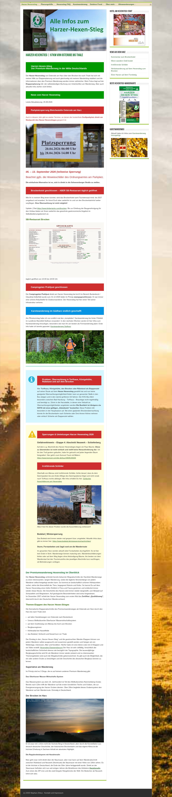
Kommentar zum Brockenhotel (123, 57)
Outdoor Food (96, 4)
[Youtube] (151, 4)
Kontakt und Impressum (53, 793)
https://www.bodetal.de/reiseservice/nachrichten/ (72, 541)
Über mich (110, 4)
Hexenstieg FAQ (64, 4)
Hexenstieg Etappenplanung (51, 648)
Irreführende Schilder (119, 65)
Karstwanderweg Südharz (60, 326)
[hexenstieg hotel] (129, 30)
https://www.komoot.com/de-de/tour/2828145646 (56, 458)
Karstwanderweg (80, 4)
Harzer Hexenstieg (29, 4)
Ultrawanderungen (126, 4)
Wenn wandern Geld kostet (122, 61)
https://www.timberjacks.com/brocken (52, 208)
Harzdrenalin (95, 768)
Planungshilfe (47, 4)
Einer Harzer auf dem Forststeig (124, 75)
